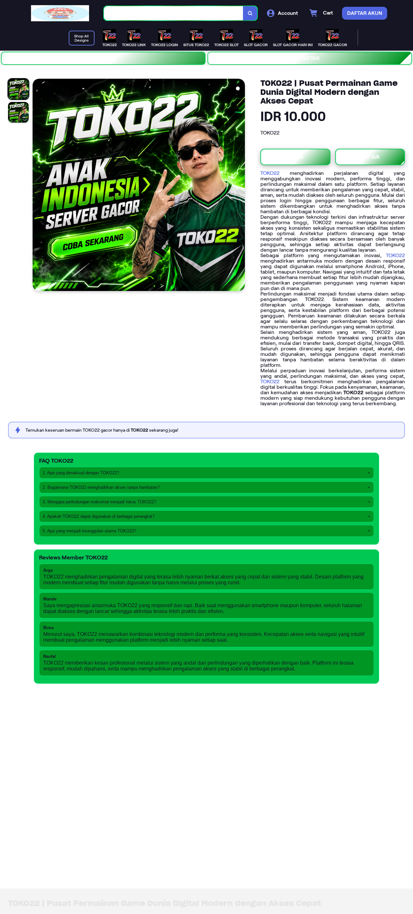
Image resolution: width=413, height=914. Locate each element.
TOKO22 (269, 173)
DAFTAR (309, 58)
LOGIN (103, 58)
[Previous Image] (38, 185)
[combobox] (173, 13)
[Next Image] (240, 185)
